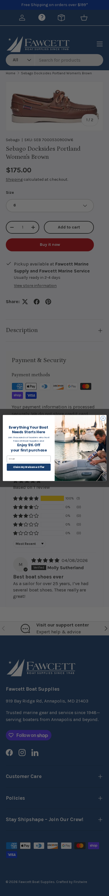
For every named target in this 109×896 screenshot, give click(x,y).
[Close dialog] (103, 418)
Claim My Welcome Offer (28, 467)
